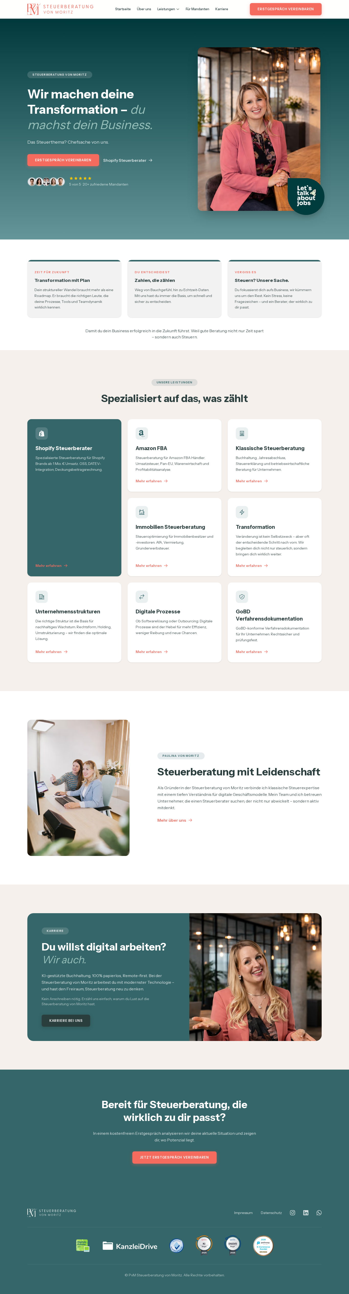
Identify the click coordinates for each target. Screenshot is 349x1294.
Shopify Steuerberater (124, 160)
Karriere (221, 9)
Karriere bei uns (66, 1020)
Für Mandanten (197, 9)
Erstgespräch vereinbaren (286, 9)
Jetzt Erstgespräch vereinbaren (174, 1157)
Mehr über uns (171, 820)
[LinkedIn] (305, 1212)
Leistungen (166, 9)
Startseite (123, 9)
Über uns (144, 9)
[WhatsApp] (319, 1212)
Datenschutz (271, 1212)
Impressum (243, 1212)
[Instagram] (292, 1212)
